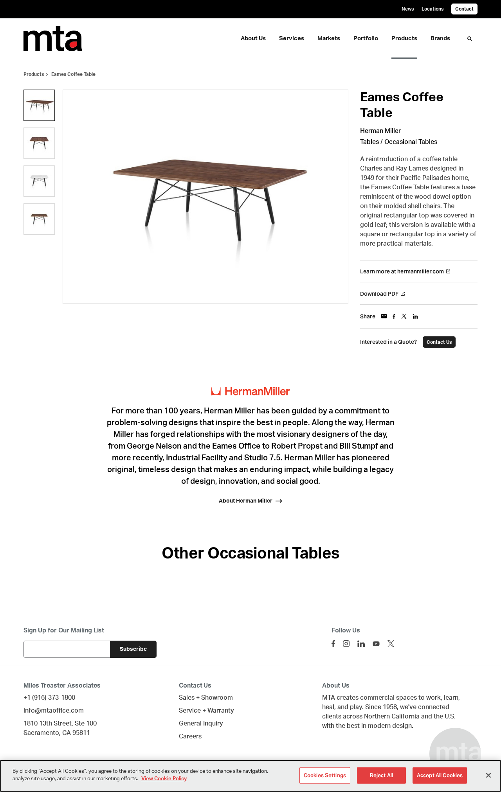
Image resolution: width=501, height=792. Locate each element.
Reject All (381, 775)
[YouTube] (376, 644)
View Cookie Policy (164, 778)
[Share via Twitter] (404, 316)
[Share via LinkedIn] (415, 316)
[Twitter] (390, 643)
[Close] (488, 775)
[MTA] (57, 38)
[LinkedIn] (361, 643)
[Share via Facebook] (394, 316)
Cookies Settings (325, 775)
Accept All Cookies (440, 775)
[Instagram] (346, 643)
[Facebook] (333, 643)
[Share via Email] (384, 316)
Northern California (392, 716)
